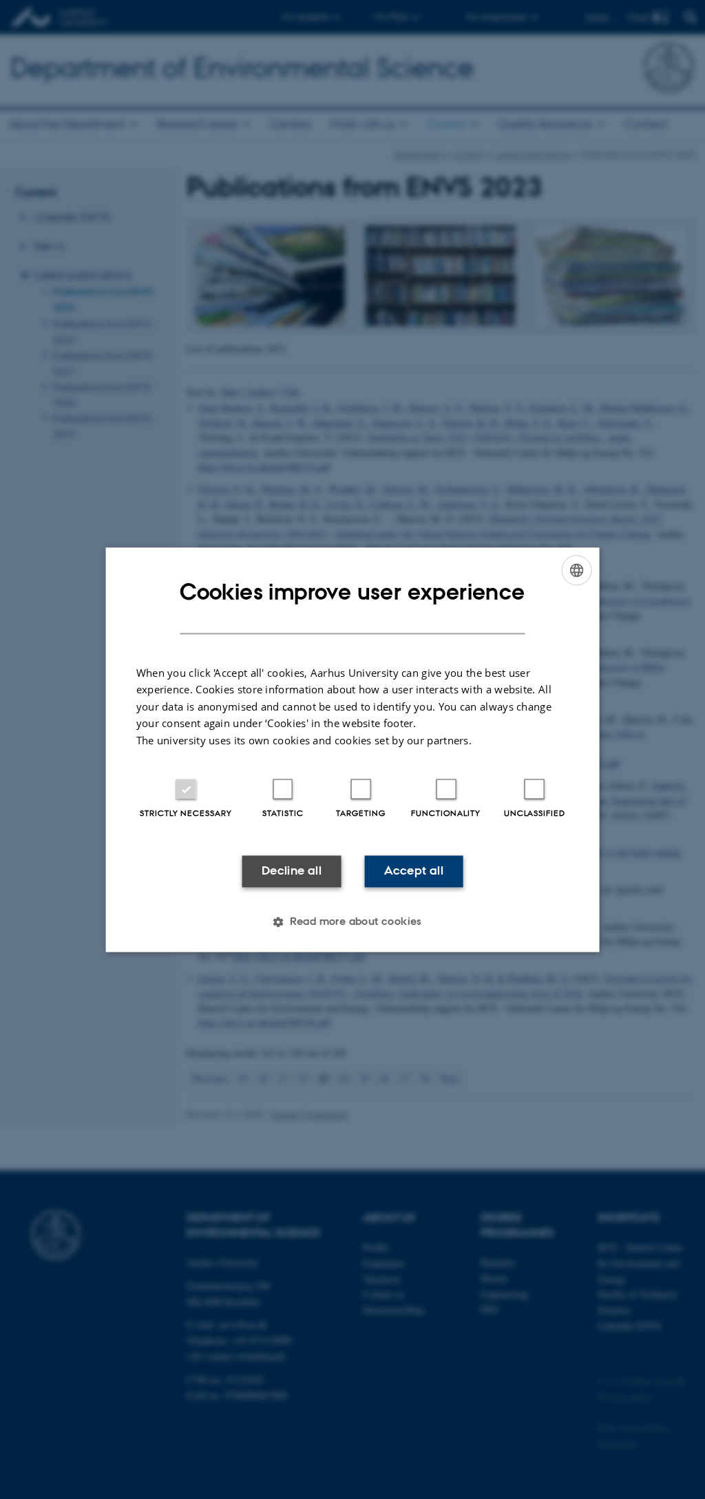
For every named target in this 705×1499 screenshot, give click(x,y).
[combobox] (576, 570)
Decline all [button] (292, 871)
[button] (352, 921)
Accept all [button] (413, 871)
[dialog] (353, 749)
